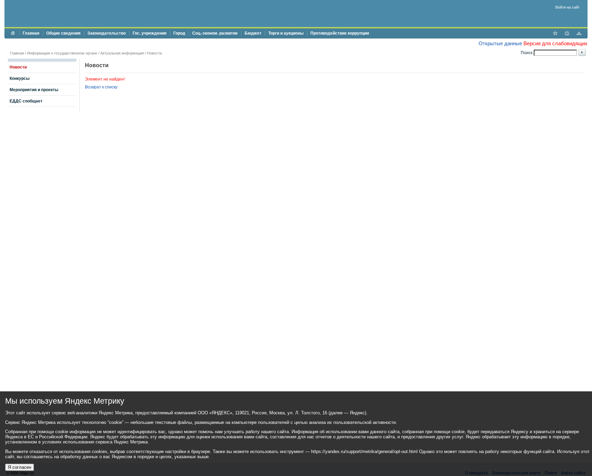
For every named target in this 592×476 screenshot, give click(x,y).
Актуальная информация (122, 53)
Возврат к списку (101, 87)
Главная (31, 33)
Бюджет (253, 33)
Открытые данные (500, 43)
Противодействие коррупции (339, 33)
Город (179, 33)
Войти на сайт (567, 7)
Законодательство (106, 33)
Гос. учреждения (149, 33)
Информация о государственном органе (62, 53)
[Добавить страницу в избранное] (555, 33)
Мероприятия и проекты (34, 89)
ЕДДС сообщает (26, 101)
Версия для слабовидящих (555, 43)
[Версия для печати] (567, 33)
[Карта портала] (579, 33)
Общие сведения (63, 33)
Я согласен (19, 467)
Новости (154, 53)
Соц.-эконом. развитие (215, 33)
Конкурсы (19, 78)
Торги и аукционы (286, 33)
